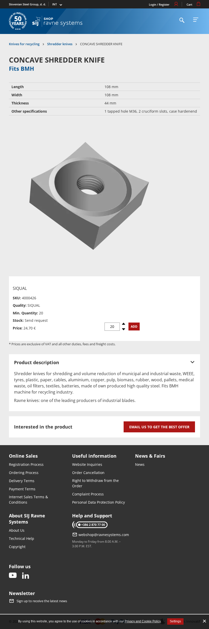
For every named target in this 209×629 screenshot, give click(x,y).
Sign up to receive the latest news (42, 601)
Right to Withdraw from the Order (95, 483)
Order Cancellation (88, 472)
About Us (16, 530)
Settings (175, 621)
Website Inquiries (87, 464)
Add (134, 326)
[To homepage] (57, 21)
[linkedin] (25, 576)
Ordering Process (23, 472)
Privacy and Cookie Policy (143, 621)
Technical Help (21, 538)
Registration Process (26, 464)
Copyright (17, 546)
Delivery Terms (21, 480)
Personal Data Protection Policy (98, 502)
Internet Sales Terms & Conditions (28, 499)
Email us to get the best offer (159, 426)
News (140, 464)
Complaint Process (88, 494)
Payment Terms (22, 488)
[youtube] (13, 576)
